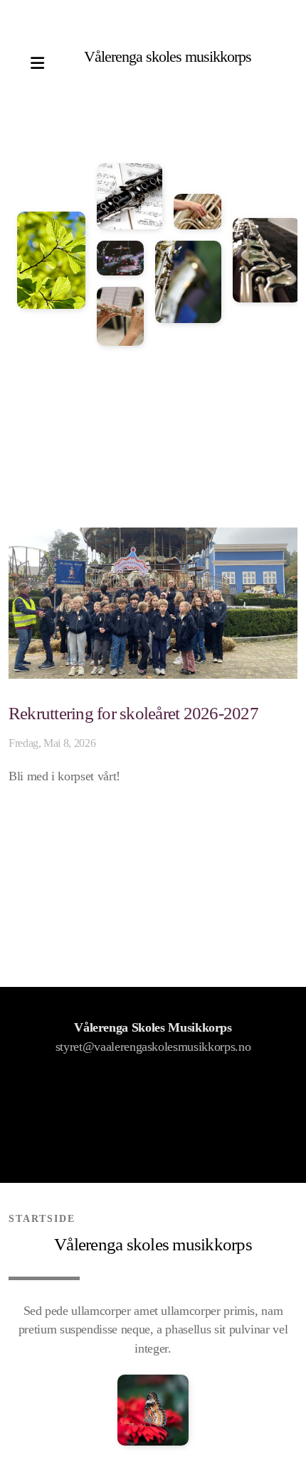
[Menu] (37, 64)
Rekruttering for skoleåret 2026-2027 (133, 713)
